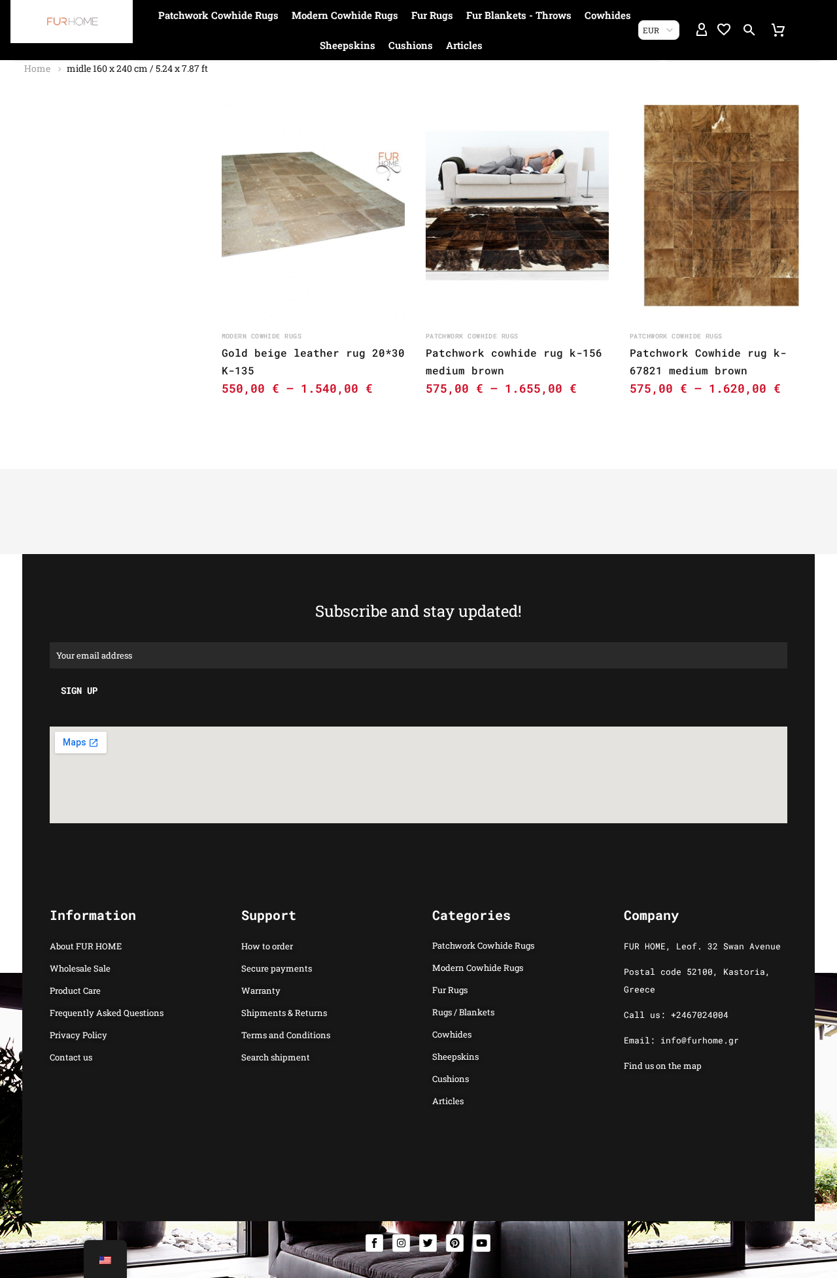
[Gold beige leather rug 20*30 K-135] (313, 205)
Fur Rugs (432, 15)
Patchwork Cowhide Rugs (218, 15)
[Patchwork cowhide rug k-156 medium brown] (517, 205)
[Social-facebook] (374, 1243)
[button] (749, 30)
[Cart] (778, 30)
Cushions (410, 45)
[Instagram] (401, 1243)
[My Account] (701, 30)
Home (37, 68)
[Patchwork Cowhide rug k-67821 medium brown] (721, 205)
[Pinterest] (455, 1243)
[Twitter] (428, 1243)
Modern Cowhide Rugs (345, 15)
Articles (464, 45)
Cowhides (608, 15)
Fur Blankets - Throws (519, 15)
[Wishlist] (724, 30)
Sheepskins (347, 45)
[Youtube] (481, 1243)
